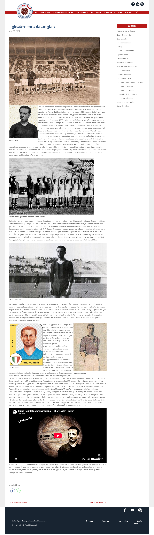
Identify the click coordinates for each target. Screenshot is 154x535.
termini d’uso (42, 521)
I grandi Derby (122, 55)
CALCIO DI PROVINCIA (42, 13)
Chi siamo (89, 521)
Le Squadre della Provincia (127, 94)
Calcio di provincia (124, 35)
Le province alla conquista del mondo (131, 82)
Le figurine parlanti (124, 74)
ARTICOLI (128, 13)
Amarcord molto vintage (126, 31)
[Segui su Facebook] (133, 4)
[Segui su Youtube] (137, 4)
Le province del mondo (125, 90)
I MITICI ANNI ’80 (82, 13)
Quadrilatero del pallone (126, 102)
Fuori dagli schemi (124, 43)
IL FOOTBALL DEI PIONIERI (113, 13)
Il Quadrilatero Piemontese (127, 66)
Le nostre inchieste (124, 78)
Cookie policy (123, 521)
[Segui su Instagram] (142, 4)
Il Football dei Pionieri (125, 63)
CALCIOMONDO (96, 13)
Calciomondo (122, 39)
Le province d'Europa (125, 86)
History (119, 47)
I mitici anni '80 (122, 59)
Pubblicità (105, 521)
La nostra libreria (123, 70)
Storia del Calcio (123, 106)
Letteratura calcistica (125, 98)
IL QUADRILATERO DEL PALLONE (63, 13)
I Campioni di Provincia (125, 51)
